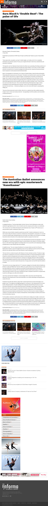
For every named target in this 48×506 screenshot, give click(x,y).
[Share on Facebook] (10, 47)
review (8, 101)
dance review (19, 99)
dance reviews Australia (34, 310)
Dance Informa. (15, 96)
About (19, 503)
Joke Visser (19, 311)
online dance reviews (18, 312)
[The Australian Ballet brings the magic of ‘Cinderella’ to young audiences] (38, 330)
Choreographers (7, 431)
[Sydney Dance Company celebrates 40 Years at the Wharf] (38, 119)
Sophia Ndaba (14, 102)
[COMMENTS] (37, 47)
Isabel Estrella (22, 100)
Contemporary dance (38, 98)
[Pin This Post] (24, 47)
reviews (12, 101)
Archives (29, 503)
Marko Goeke (26, 311)
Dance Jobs (6, 436)
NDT (30, 311)
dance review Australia (28, 99)
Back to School (6, 422)
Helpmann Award (14, 100)
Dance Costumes (7, 426)
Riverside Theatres (18, 101)
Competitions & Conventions (10, 417)
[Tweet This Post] (17, 47)
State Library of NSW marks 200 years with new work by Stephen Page (23, 122)
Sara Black (8, 102)
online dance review (31, 100)
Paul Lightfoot (40, 312)
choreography (28, 98)
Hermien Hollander (12, 311)
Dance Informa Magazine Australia (9, 503)
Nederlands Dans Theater (37, 311)
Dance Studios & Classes (9, 419)
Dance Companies (7, 433)
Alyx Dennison (13, 98)
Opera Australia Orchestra (29, 312)
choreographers (21, 98)
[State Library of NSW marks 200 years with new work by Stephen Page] (24, 119)
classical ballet (22, 309)
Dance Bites (5, 99)
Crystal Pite (40, 309)
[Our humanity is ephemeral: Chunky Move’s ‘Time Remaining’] (9, 119)
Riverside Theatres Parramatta (31, 101)
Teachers (5, 429)
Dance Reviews (38, 99)
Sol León (12, 313)
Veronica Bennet (22, 102)
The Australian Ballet (20, 313)
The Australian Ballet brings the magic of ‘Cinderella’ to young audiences (38, 333)
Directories (34, 503)
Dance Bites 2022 (12, 99)
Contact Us (23, 503)
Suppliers (5, 424)
